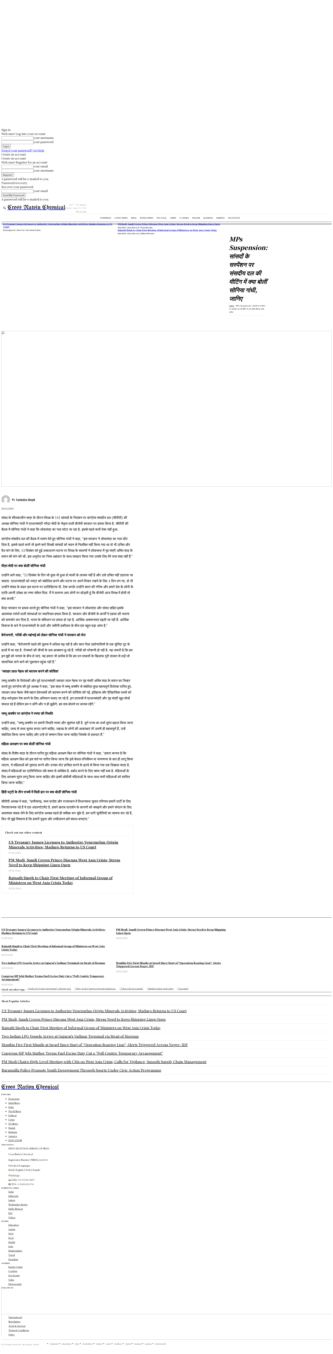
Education (13, 1224)
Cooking (12, 1271)
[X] (19, 320)
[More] (57, 320)
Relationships (15, 1250)
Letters (11, 1200)
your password (43, 142)
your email (40, 166)
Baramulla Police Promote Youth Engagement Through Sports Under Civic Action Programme (81, 1070)
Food (11, 1237)
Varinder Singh (25, 499)
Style (10, 1233)
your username (43, 138)
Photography (15, 1284)
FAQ (10, 1213)
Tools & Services (16, 1325)
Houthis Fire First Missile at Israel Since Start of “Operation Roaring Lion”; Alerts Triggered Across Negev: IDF (95, 1044)
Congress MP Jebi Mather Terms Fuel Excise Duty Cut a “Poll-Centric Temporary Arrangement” (82, 1053)
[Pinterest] (32, 320)
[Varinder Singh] (6, 499)
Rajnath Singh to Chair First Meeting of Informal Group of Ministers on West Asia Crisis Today (167, 230)
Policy (11, 1334)
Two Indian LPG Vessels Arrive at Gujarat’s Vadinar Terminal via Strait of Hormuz (70, 1036)
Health (11, 1242)
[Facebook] (7, 320)
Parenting (13, 1259)
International (15, 1317)
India (231, 305)
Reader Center (15, 1266)
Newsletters (14, 1321)
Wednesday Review (18, 1204)
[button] (4, 208)
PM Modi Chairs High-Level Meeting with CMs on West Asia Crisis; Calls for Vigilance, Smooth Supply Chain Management (104, 1061)
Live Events (14, 1275)
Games (11, 1229)
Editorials (13, 1196)
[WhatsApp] (44, 320)
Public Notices (15, 1208)
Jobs (10, 1246)
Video (11, 1279)
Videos (11, 1217)
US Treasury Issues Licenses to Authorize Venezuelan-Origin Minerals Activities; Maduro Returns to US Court (63, 844)
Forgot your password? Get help (22, 150)
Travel (11, 1255)
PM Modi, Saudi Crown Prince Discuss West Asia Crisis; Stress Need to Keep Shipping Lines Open (169, 224)
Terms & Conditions (18, 1330)
